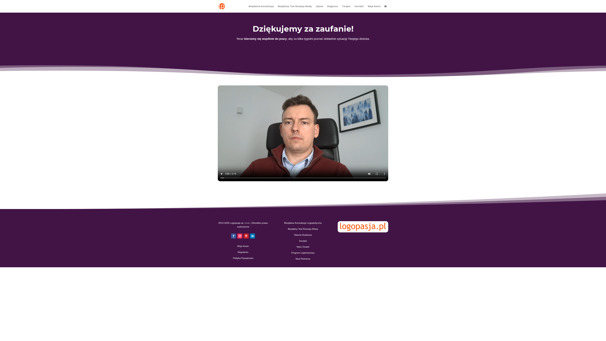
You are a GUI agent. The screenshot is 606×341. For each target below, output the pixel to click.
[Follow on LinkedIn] (252, 236)
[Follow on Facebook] (233, 236)
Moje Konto (374, 6)
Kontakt (359, 6)
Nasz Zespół (303, 246)
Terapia (346, 6)
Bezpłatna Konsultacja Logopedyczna (303, 223)
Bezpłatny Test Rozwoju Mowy (295, 6)
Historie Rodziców (303, 235)
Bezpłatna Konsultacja (261, 6)
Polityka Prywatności (243, 258)
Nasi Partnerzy (303, 258)
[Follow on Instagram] (239, 236)
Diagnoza (332, 6)
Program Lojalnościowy (303, 252)
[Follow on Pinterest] (246, 236)
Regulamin (243, 252)
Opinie (319, 6)
